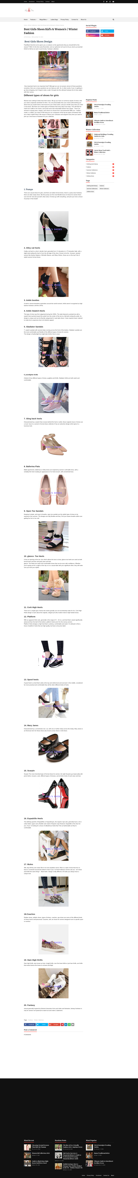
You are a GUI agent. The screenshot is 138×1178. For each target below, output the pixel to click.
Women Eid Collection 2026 (41, 1153)
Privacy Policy (40, 1)
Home (25, 1)
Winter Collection (32, 25)
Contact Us (106, 1175)
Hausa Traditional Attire (102, 112)
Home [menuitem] (26, 19)
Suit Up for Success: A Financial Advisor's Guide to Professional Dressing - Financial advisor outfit (72, 1156)
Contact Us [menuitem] (75, 19)
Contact (47, 1)
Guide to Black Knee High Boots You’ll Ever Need (40, 1162)
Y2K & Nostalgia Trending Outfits (102, 105)
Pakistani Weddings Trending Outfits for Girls (103, 135)
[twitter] (107, 1)
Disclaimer (32, 1)
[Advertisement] (100, 68)
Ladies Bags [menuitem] (54, 19)
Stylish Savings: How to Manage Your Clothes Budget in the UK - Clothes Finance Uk (72, 1166)
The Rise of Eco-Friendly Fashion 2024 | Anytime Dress (72, 1146)
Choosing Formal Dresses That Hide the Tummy (40, 1146)
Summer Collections (100, 170)
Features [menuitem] (33, 19)
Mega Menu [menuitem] (43, 19)
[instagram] (110, 1)
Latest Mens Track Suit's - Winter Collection (102, 151)
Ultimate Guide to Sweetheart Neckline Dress (103, 121)
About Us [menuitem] (83, 19)
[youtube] (113, 1)
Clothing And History (100, 164)
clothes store (100, 176)
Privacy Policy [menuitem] (65, 19)
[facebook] (104, 1)
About (52, 1)
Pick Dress (28, 37)
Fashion (30, 1020)
